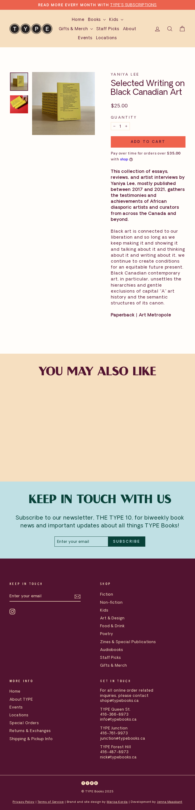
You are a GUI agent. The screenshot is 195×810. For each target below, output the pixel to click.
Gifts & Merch (74, 28)
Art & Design (112, 618)
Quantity (124, 117)
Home (78, 19)
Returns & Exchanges (30, 730)
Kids (114, 19)
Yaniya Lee (125, 74)
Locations (106, 37)
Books (95, 19)
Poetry (106, 634)
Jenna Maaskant (169, 801)
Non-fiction (111, 602)
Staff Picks (107, 28)
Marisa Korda (117, 801)
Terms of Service (51, 801)
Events (85, 37)
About (129, 28)
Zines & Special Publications (128, 642)
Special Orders (24, 723)
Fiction (106, 594)
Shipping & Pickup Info (31, 739)
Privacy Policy (23, 801)
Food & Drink (112, 626)
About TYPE (21, 699)
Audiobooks (111, 649)
